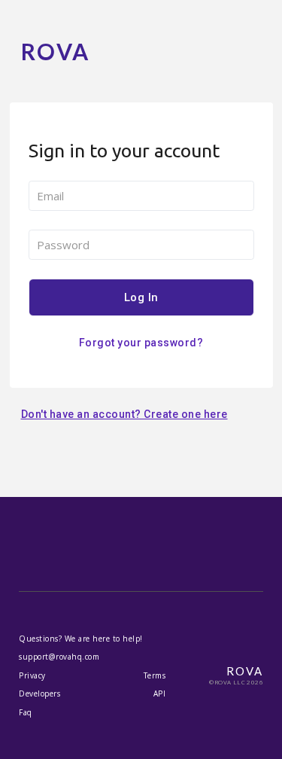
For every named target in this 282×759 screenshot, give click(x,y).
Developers (39, 693)
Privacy (32, 675)
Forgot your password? (141, 343)
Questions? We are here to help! (81, 638)
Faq (25, 712)
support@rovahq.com (59, 656)
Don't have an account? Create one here (124, 414)
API (159, 693)
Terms (155, 675)
